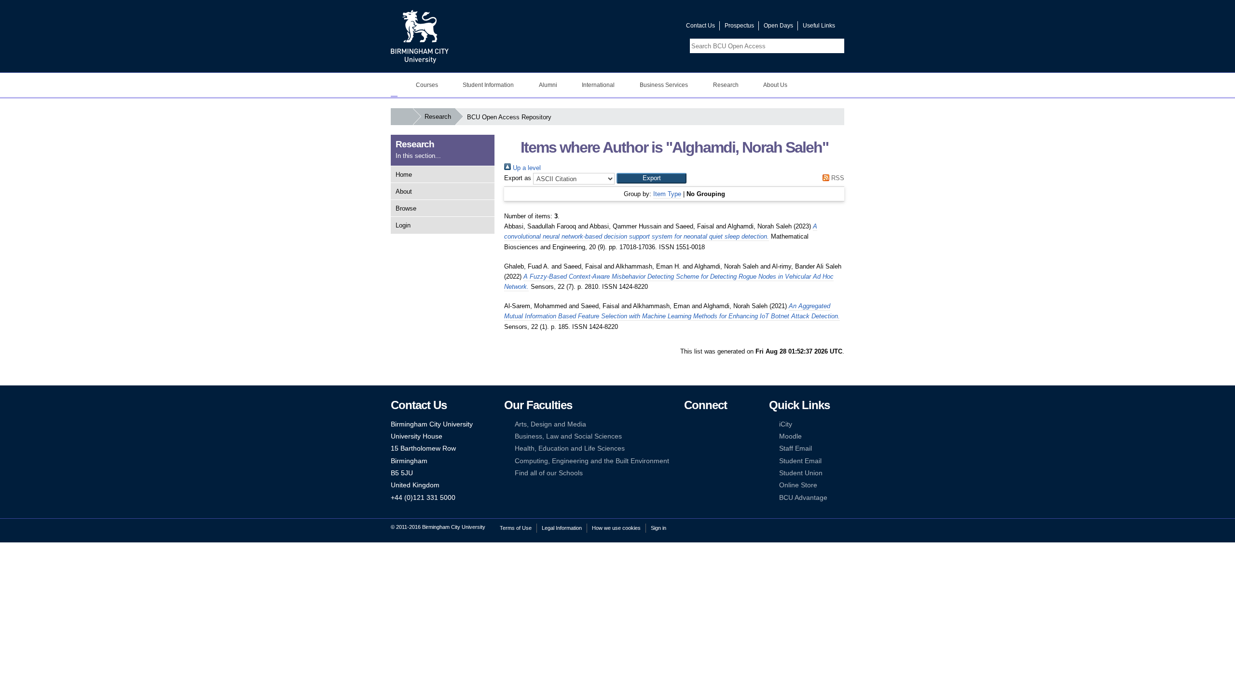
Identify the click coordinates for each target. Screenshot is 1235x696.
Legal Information (562, 528)
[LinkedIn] (688, 436)
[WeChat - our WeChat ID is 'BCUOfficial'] (703, 448)
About (404, 191)
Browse (406, 208)
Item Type (667, 194)
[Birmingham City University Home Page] (394, 85)
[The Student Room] (718, 448)
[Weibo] (688, 448)
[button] (651, 178)
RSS (836, 178)
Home (404, 174)
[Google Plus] (718, 436)
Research (726, 85)
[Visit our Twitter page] (644, 28)
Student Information (488, 85)
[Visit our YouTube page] (655, 28)
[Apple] (688, 461)
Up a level (526, 167)
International (598, 85)
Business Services (664, 85)
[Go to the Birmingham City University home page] (420, 36)
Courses (427, 85)
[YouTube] (718, 424)
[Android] (703, 461)
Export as (517, 178)
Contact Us (700, 25)
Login (403, 225)
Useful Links (819, 25)
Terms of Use (516, 528)
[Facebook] (688, 424)
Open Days (778, 25)
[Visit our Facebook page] (632, 28)
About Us (775, 85)
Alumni (548, 85)
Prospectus (739, 25)
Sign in (658, 528)
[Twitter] (703, 424)
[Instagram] (703, 436)
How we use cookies (616, 528)
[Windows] (718, 461)
